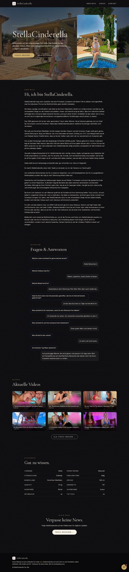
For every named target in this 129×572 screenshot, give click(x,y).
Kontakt (112, 3)
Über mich (91, 3)
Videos (102, 3)
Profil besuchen (64, 532)
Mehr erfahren (45, 55)
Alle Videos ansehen (64, 437)
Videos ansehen (23, 55)
